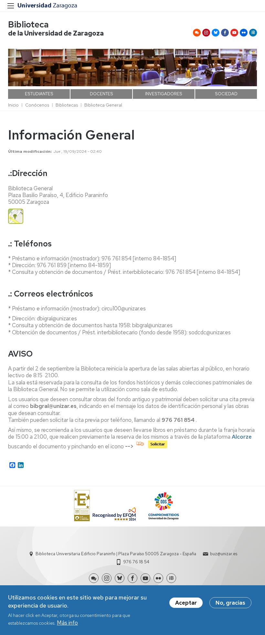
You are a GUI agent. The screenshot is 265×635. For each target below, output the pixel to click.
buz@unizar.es (223, 554)
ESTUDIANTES (39, 94)
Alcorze (242, 436)
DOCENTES (101, 94)
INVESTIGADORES (163, 94)
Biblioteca (28, 24)
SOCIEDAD (226, 94)
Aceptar (186, 602)
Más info (67, 622)
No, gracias (230, 602)
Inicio (13, 105)
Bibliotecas (67, 105)
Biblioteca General (103, 105)
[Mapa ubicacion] (15, 221)
